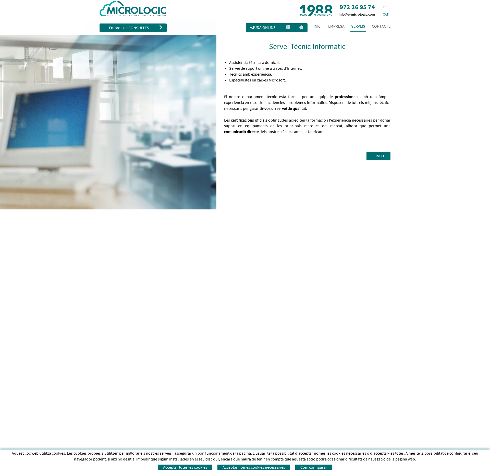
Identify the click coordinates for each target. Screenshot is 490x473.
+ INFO (378, 155)
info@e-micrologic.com (357, 14)
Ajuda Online (262, 27)
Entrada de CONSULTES (129, 27)
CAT (386, 14)
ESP (385, 6)
